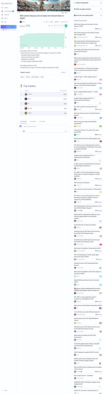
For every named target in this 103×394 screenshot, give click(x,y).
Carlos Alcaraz (35, 77)
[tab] (23, 122)
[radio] (52, 26)
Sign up (8, 27)
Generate (63, 72)
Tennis (28, 77)
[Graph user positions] (49, 25)
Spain (42, 77)
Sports (22, 77)
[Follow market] (62, 13)
